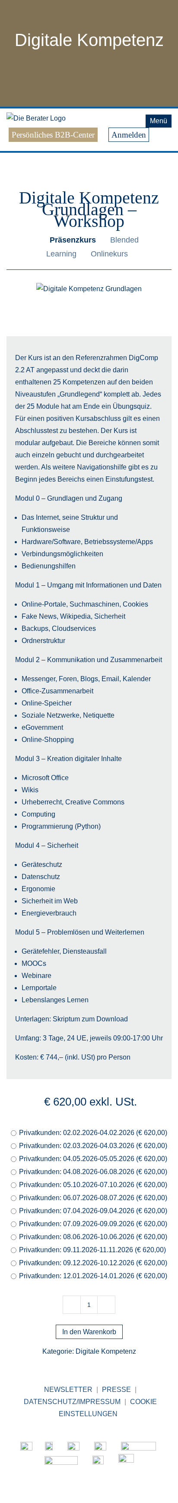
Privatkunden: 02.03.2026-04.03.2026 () (93, 1145)
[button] (23, 146)
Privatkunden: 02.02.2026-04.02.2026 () (93, 1132)
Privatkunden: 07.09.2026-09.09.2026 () (93, 1223)
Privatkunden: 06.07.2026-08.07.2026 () (93, 1197)
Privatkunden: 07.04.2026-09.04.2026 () (93, 1210)
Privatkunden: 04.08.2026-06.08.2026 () (93, 1171)
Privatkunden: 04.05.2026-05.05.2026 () (93, 1158)
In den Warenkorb (89, 1332)
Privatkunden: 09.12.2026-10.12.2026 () (93, 1263)
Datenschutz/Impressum (72, 1401)
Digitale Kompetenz (89, 39)
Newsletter (68, 1389)
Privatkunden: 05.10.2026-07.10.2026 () (93, 1184)
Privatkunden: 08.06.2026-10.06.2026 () (93, 1236)
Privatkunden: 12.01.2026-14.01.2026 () (93, 1276)
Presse (116, 1389)
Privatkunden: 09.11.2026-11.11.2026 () (92, 1250)
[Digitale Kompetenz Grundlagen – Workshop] (89, 288)
